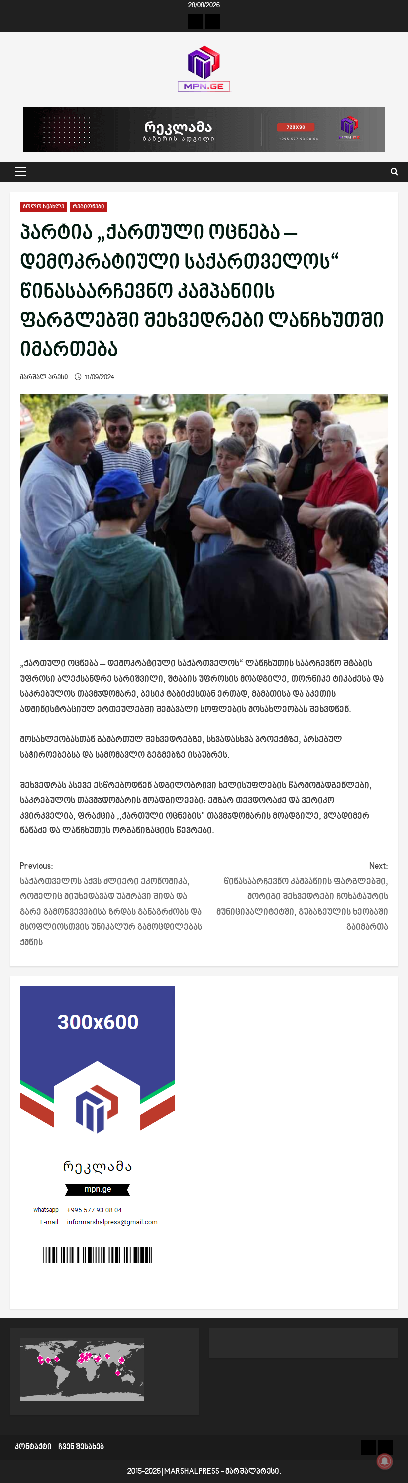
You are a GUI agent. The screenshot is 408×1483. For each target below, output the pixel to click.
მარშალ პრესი (44, 377)
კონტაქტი (33, 1447)
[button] (20, 172)
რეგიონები (88, 207)
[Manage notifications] (385, 1461)
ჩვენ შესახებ (81, 1447)
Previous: (111, 905)
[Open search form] (394, 172)
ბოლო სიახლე (43, 207)
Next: (302, 897)
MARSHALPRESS (191, 1472)
